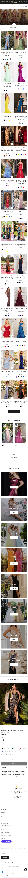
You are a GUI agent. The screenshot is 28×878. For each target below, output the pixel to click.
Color (2, 746)
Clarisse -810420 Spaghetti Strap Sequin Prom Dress (21, 372)
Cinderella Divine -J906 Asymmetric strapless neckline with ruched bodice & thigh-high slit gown (7, 150)
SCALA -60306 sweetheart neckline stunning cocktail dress (7, 341)
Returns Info (3, 819)
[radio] (2, 740)
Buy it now (14, 763)
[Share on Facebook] (4, 754)
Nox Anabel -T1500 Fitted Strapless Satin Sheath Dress (7, 212)
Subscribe (5, 857)
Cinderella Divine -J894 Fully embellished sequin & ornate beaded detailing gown (21, 149)
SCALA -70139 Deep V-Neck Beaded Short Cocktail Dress (7, 372)
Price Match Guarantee (5, 825)
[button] (7, 435)
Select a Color (14, 759)
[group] (14, 16)
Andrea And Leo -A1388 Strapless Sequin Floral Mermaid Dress (21, 182)
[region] (14, 16)
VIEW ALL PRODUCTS (14, 411)
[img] (18, 787)
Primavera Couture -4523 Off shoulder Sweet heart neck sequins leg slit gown (7, 244)
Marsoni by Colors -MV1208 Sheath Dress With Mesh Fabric (7, 310)
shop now (14, 588)
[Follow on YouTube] (12, 862)
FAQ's (2, 821)
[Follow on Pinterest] (8, 862)
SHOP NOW (14, 563)
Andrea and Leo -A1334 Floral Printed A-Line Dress (7, 181)
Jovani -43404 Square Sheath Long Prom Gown (7, 115)
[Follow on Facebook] (2, 862)
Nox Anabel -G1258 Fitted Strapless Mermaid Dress (20, 53)
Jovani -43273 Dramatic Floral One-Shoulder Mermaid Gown (21, 84)
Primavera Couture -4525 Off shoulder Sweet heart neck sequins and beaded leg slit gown (7, 278)
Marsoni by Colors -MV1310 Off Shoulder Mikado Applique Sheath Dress (20, 310)
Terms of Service (4, 823)
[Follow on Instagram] (5, 862)
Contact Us (3, 814)
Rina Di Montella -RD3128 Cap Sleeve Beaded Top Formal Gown (21, 277)
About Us (3, 812)
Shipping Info (4, 816)
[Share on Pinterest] (8, 754)
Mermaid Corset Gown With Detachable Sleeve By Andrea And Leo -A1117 (7, 54)
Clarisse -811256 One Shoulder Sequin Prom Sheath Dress (20, 402)
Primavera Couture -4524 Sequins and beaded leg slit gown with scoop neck (21, 244)
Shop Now (14, 487)
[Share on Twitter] (6, 754)
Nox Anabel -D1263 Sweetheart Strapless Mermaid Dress (21, 213)
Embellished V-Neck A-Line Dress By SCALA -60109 (21, 340)
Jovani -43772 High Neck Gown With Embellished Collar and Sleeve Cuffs (7, 85)
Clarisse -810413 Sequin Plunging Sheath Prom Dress (7, 402)
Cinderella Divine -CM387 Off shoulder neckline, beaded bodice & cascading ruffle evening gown (21, 117)
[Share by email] (10, 754)
